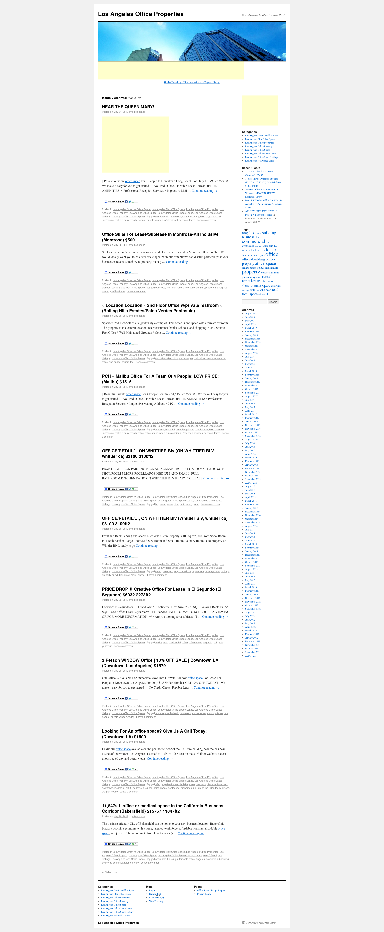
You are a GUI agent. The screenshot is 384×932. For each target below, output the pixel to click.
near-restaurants (216, 358)
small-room (130, 574)
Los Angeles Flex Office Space (168, 209)
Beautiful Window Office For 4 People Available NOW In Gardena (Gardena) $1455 (263, 204)
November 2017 (253, 385)
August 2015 (251, 482)
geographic (248, 250)
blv (156, 504)
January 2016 (251, 464)
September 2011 (253, 652)
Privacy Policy (204, 893)
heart (258, 250)
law (263, 250)
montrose (177, 287)
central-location (163, 358)
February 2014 (252, 547)
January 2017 (251, 421)
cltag (257, 237)
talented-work (131, 862)
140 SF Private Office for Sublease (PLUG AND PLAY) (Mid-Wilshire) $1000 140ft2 (263, 182)
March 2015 (251, 500)
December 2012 (252, 598)
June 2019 (250, 316)
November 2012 (253, 601)
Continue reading (204, 190)
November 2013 (253, 558)
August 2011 (251, 655)
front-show (185, 571)
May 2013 (250, 579)
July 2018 (250, 356)
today (221, 642)
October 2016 (251, 432)
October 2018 (251, 345)
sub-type (245, 290)
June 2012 (250, 619)
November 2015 (253, 471)
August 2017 (251, 396)
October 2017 (251, 389)
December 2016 (252, 425)
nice (176, 504)
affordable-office (186, 859)
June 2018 (250, 360)
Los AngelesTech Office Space (128, 216)
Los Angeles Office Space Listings (261, 157)
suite (252, 290)
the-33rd (209, 787)
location (245, 255)
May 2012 (250, 623)
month (133, 220)
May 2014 (250, 536)
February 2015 (252, 504)
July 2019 (250, 313)
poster (260, 267)
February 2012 (252, 634)
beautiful (170, 429)
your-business (117, 291)
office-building (253, 258)
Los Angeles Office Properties (141, 13)
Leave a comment (206, 220)
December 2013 (252, 554)
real (259, 277)
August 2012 (251, 612)
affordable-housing (165, 859)
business (160, 287)
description (248, 245)
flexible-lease (216, 429)
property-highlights (270, 272)
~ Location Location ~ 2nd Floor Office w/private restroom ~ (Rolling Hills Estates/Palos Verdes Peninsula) (162, 307)
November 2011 (253, 644)
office (105, 362)
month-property (257, 255)
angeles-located (170, 784)
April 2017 (250, 410)
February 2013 (252, 590)
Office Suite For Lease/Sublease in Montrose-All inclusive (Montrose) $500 (160, 236)
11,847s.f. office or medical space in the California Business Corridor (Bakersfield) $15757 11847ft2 (162, 808)
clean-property (170, 571)
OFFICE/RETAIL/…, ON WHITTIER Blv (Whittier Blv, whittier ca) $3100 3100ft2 (165, 520)
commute (118, 862)
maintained (200, 358)
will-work (263, 294)
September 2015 (253, 479)
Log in (152, 890)
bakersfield (212, 859)
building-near (187, 784)
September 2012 (253, 608)
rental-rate (251, 280)
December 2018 (252, 338)
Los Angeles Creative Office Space (132, 209)
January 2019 (251, 334)
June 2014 (250, 533)
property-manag (214, 287)
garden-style (186, 358)
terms (192, 220)
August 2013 (251, 569)
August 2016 (251, 439)
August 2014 (251, 525)
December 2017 (252, 381)
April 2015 (250, 497)
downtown (175, 216)
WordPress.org (156, 901)
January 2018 (251, 378)
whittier (141, 574)
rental (266, 276)
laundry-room (212, 571)
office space (138, 111)
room (196, 504)
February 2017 (252, 417)
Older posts (109, 872)
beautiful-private (185, 429)
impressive (108, 220)
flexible (204, 216)
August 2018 (251, 353)
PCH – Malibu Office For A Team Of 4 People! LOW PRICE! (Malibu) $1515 (160, 378)
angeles (159, 713)
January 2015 (251, 507)
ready (189, 504)
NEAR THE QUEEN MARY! (128, 106)
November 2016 (253, 428)
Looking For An (118, 731)
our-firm (200, 287)
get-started (215, 216)
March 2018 (251, 371)
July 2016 (250, 443)
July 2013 (250, 572)
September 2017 (253, 392)
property (251, 271)
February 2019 (252, 331)
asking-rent (161, 642)
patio (182, 504)
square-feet (128, 362)
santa (270, 281)
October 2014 (251, 518)
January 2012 (251, 637)
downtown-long (190, 216)
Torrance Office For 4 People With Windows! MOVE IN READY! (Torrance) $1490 (261, 193)
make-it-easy (122, 220)
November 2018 (253, 342)
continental (175, 642)
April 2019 (250, 324)
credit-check (162, 216)
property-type (249, 277)
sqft (215, 642)
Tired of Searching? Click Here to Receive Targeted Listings (192, 82)
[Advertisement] (171, 70)
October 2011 (251, 648)
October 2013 (251, 561)
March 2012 (251, 630)
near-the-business (142, 787)
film (266, 245)
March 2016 (251, 457)
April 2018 (250, 367)
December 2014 (252, 511)
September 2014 (253, 522)
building (269, 232)
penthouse (174, 787)
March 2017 (251, 414)
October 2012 (251, 605)
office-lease (195, 642)
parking (225, 571)
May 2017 (250, 407)
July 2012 (250, 616)
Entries (155, 893)
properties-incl (188, 787)
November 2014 (253, 515)
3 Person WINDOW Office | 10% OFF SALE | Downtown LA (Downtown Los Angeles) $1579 (160, 662)
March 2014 (251, 543)
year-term (107, 646)
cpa (267, 242)
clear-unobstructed (217, 784)
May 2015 (250, 493)
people (142, 220)
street (201, 787)
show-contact (251, 285)
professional (171, 220)
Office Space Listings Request (211, 890)
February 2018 (252, 374)
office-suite (189, 287)
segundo (207, 642)
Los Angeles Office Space (143, 212)
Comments (156, 897)
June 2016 (250, 446)
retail (264, 281)
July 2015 (250, 486)
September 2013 (253, 565)
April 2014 (250, 540)
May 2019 (250, 320)
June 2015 (250, 489)
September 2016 (253, 435)
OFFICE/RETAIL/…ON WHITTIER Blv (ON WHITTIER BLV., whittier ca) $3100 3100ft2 (159, 453)
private (274, 267)
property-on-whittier (112, 574)
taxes (258, 289)
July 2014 (250, 529)
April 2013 (250, 583)
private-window (155, 220)
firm (168, 287)
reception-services (193, 433)
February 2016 (252, 461)
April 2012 (250, 626)
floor (175, 358)
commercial (253, 241)
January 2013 (251, 594)
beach (258, 233)
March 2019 (251, 327)
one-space (115, 362)
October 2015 (251, 475)
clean (163, 504)
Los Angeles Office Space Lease (175, 212)
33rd (157, 784)
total (275, 289)
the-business (222, 787)
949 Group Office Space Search (261, 922)
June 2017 (250, 403)
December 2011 (252, 641)
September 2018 (253, 349)
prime (268, 267)
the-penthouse (110, 791)
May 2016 (250, 450)
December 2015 (252, 468)
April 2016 (250, 453)
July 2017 (250, 399)
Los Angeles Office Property (258, 146)
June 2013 (250, 576)
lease (170, 504)
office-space (151, 433)
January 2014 (251, 551)
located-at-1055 (123, 787)
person (253, 267)
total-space (250, 293)
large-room (198, 571)
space (267, 285)
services (183, 220)
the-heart (266, 290)
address (159, 429)
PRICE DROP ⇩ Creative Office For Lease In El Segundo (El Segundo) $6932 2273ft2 (161, 591)
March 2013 (251, 587)
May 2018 (250, 363)
